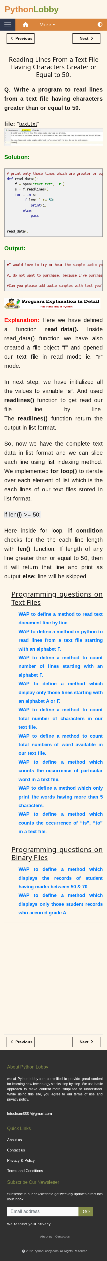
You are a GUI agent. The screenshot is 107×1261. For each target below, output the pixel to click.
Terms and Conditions (25, 1171)
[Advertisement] (53, 980)
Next (85, 38)
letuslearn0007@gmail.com (29, 1113)
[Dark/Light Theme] (100, 25)
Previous (23, 38)
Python (32, 9)
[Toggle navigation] (7, 24)
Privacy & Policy (21, 1160)
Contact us (16, 1150)
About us (14, 1140)
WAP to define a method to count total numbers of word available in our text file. (61, 744)
